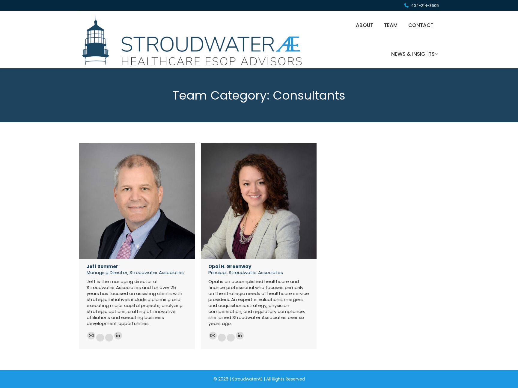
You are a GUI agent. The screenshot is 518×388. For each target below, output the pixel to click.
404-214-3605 (425, 5)
